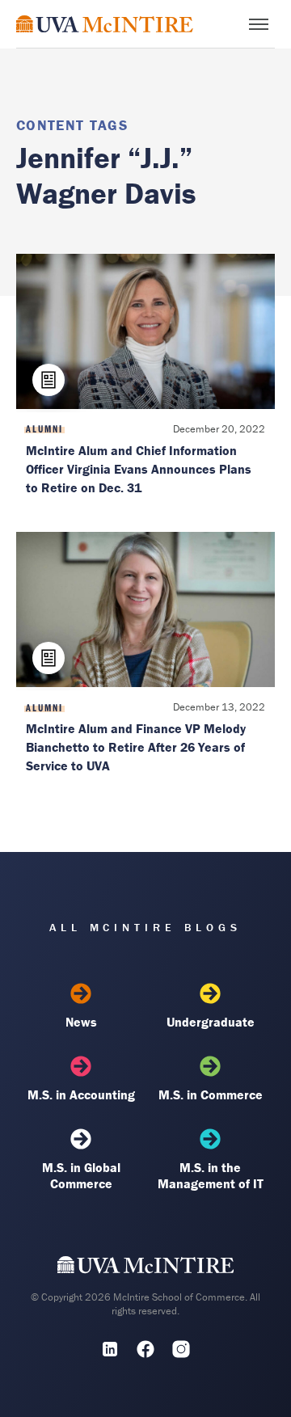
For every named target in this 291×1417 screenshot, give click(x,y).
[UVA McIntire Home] (145, 1269)
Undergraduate (211, 1022)
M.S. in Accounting (81, 1094)
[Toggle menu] (258, 24)
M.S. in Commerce (210, 1094)
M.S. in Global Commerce (81, 1175)
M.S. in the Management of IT (211, 1175)
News (81, 1022)
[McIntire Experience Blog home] (104, 23)
